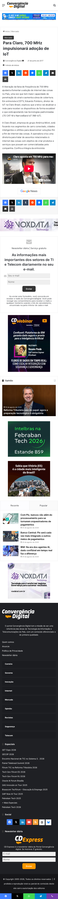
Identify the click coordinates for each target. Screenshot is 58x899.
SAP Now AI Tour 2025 (12, 794)
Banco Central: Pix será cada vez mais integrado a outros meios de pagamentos (36, 536)
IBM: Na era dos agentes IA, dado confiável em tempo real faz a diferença (36, 550)
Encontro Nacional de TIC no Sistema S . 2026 (23, 759)
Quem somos (8, 642)
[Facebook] (5, 73)
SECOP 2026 (8, 754)
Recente (15, 505)
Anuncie (5, 646)
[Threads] (42, 822)
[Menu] (3, 6)
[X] (12, 73)
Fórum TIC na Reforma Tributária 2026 (19, 767)
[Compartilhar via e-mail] (52, 73)
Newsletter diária (9, 655)
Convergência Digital (13, 61)
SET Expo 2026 (9, 750)
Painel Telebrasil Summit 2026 (16, 763)
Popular (43, 505)
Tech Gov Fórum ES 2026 (13, 772)
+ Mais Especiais (9, 803)
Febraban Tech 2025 (11, 798)
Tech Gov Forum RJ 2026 (13, 776)
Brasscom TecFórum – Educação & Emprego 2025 (24, 789)
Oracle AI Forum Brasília (13, 781)
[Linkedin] (19, 73)
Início (7, 31)
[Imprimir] (5, 79)
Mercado (15, 31)
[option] (29, 400)
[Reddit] (25, 73)
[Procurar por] (54, 6)
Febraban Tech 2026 (11, 807)
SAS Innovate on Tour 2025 (14, 785)
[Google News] (29, 191)
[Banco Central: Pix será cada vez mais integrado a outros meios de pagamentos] (10, 536)
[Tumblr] (25, 202)
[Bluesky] (48, 822)
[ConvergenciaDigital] (17, 5)
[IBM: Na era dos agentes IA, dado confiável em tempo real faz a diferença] (10, 550)
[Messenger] (32, 73)
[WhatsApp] (39, 73)
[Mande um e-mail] (23, 61)
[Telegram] (46, 73)
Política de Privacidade (12, 651)
